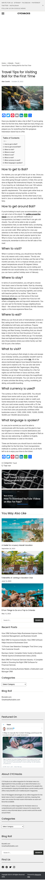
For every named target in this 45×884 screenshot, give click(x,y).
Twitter (5, 5)
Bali (9, 465)
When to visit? (9, 150)
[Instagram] (14, 867)
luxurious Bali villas (9, 299)
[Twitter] (10, 867)
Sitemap (17, 3)
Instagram (14, 5)
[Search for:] (17, 620)
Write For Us (7, 3)
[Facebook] (3, 867)
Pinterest (36, 3)
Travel (15, 463)
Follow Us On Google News (14, 8)
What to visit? (9, 158)
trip (30, 359)
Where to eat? (9, 155)
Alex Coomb (6, 81)
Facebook (26, 3)
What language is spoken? (13, 163)
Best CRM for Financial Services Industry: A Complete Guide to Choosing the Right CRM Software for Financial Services (22, 662)
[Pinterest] (6, 867)
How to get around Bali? (12, 147)
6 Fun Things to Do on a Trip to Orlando (18, 610)
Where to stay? (9, 152)
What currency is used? (12, 160)
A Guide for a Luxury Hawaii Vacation (17, 545)
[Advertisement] (22, 35)
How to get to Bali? (10, 144)
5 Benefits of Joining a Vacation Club (17, 578)
